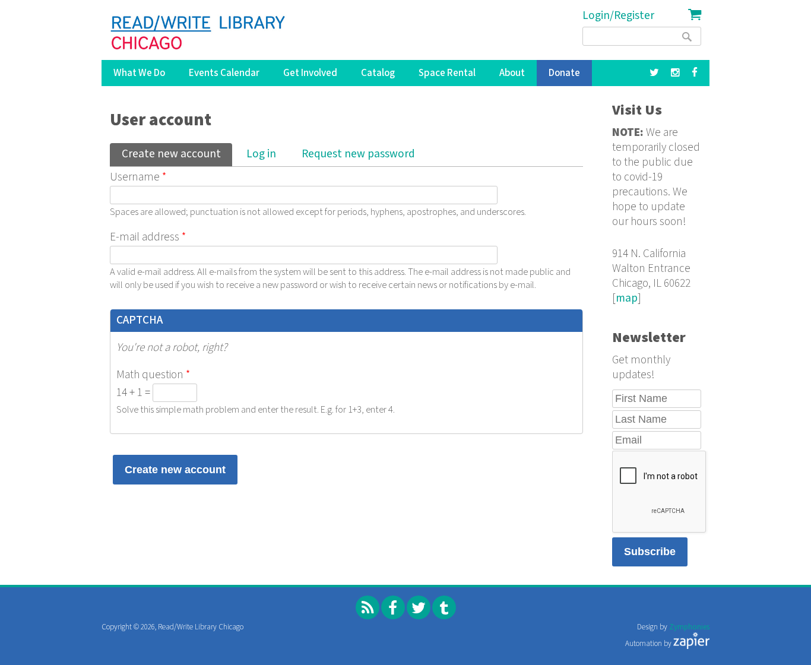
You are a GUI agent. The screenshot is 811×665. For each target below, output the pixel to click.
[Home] (198, 32)
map (627, 298)
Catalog (378, 73)
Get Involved (310, 73)
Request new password (358, 154)
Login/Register (618, 15)
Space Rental (447, 73)
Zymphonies (689, 627)
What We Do (139, 73)
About (512, 73)
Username (138, 177)
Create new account (177, 154)
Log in (261, 154)
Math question (153, 375)
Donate (564, 73)
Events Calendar (224, 73)
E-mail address (148, 237)
